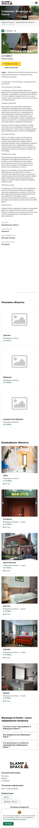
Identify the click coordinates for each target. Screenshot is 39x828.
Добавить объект (11, 802)
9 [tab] (28, 51)
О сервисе (5, 781)
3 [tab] (13, 51)
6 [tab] (20, 51)
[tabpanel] (19, 43)
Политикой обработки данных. (15, 819)
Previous (3, 43)
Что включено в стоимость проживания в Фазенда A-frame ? (16, 745)
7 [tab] (23, 51)
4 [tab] (15, 51)
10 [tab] (30, 51)
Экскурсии (5, 244)
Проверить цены (11, 64)
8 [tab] (25, 51)
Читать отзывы (7, 58)
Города (4, 778)
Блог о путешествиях (9, 789)
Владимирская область (25, 22)
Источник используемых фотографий (26, 292)
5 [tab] (18, 51)
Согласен (8, 824)
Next (35, 43)
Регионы (5, 776)
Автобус (12, 238)
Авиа (6, 238)
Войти (6, 797)
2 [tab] (10, 51)
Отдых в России (7, 22)
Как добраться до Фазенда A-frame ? (17, 736)
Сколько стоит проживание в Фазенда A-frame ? (17, 728)
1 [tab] (8, 51)
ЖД (2, 238)
